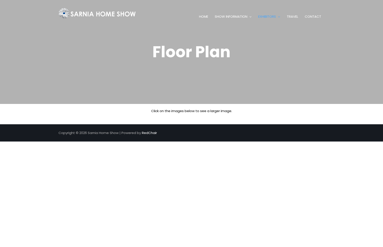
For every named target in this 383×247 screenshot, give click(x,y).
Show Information (231, 16)
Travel (292, 16)
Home (203, 16)
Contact (313, 16)
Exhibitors (267, 16)
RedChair (149, 132)
